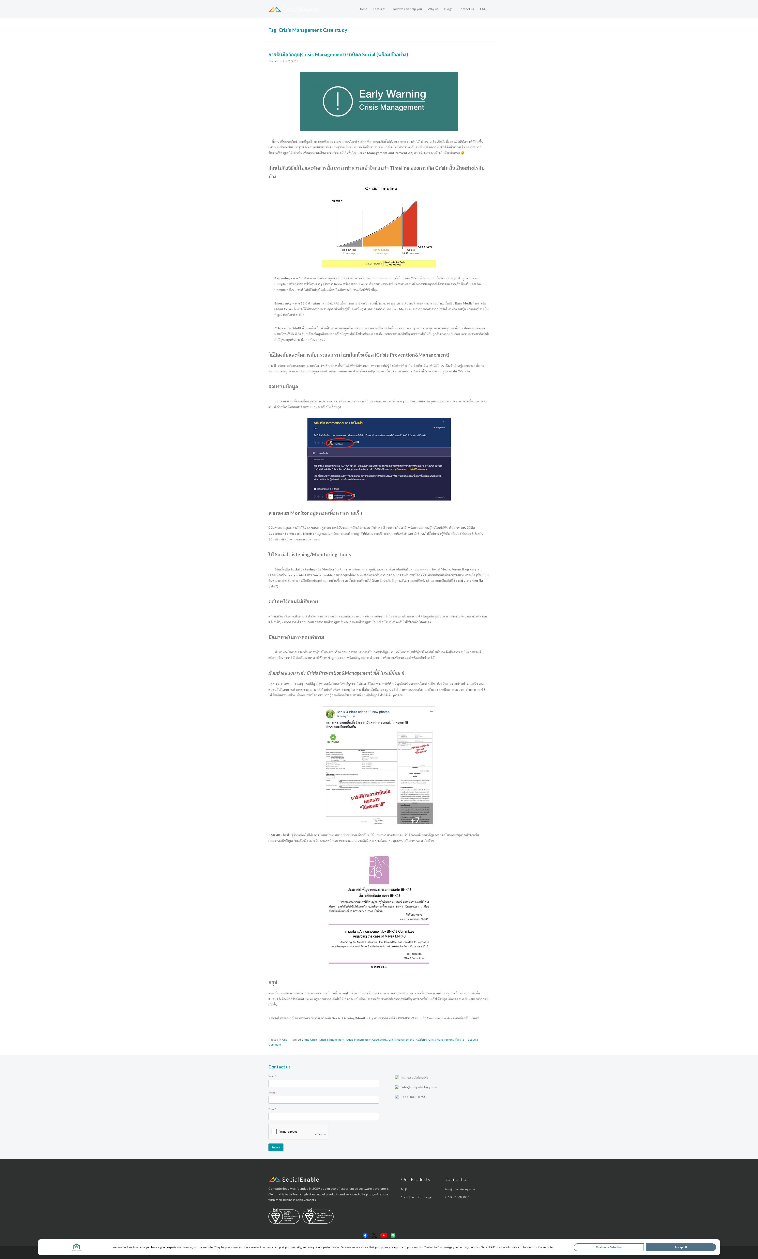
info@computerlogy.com (419, 1087)
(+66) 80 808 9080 (414, 1096)
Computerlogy (278, 1188)
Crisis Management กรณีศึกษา (407, 1039)
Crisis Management (332, 1039)
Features (379, 9)
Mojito (405, 1189)
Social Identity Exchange (416, 1197)
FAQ (483, 9)
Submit (276, 1147)
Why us (433, 9)
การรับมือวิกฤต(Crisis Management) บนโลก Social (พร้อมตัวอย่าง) (338, 54)
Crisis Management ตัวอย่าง (446, 1039)
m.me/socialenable (414, 1077)
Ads (284, 1039)
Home (362, 9)
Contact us (466, 9)
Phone (272, 1092)
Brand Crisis (310, 1039)
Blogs (448, 9)
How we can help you (407, 9)
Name (272, 1076)
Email (272, 1109)
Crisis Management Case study (366, 1039)
